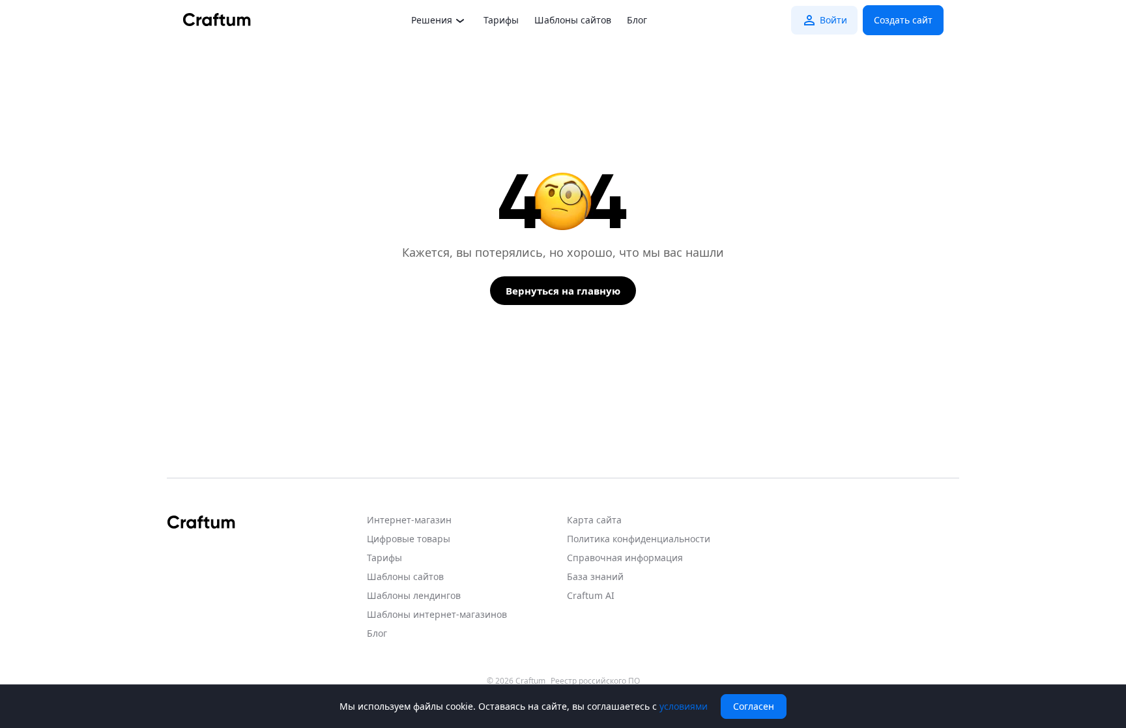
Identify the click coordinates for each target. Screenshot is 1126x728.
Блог (637, 20)
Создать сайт (903, 20)
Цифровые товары (408, 538)
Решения (431, 20)
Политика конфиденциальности (638, 538)
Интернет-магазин (409, 520)
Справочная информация (625, 557)
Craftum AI (590, 595)
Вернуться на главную (563, 290)
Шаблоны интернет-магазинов (437, 614)
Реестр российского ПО (595, 681)
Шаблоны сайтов (572, 20)
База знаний (595, 576)
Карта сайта (594, 520)
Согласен (753, 706)
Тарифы (501, 20)
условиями (683, 706)
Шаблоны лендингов (414, 595)
